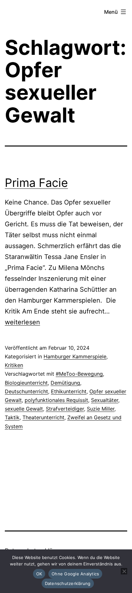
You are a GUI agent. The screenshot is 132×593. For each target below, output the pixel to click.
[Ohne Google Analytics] (124, 571)
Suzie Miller (100, 408)
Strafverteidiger (65, 408)
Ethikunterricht (69, 391)
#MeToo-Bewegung (79, 374)
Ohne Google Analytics (75, 573)
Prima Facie (36, 183)
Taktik (12, 417)
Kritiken (14, 365)
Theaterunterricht (43, 417)
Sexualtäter (104, 400)
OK (39, 573)
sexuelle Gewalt (24, 408)
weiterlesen (22, 322)
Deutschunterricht (26, 391)
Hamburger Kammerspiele (75, 356)
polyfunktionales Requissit (56, 400)
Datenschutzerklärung (68, 583)
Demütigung (65, 383)
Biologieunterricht (26, 383)
